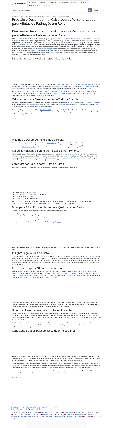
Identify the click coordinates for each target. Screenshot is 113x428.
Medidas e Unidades (28, 147)
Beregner (36, 412)
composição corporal (63, 84)
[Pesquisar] (90, 10)
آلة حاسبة (60, 416)
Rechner (39, 416)
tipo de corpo (16, 366)
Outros (25, 158)
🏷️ (44, 5)
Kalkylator (14, 416)
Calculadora (56, 412)
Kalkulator (61, 414)
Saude (44, 156)
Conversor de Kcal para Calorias (27, 45)
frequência (77, 84)
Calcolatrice (46, 412)
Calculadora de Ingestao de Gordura (71, 105)
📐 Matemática (63, 2)
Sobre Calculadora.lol (17, 407)
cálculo (33, 49)
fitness (65, 154)
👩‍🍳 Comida (83, 2)
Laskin (23, 416)
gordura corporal (36, 91)
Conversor (55, 407)
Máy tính (31, 416)
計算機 (80, 416)
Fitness (77, 154)
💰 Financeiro (33, 2)
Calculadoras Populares (33, 407)
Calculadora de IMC (88, 84)
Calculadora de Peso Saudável (60, 93)
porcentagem (24, 91)
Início (13, 16)
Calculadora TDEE (45, 110)
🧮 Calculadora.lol (18, 4)
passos (48, 167)
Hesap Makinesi (49, 414)
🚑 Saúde (43, 2)
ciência (79, 51)
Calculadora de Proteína (92, 103)
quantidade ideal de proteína (34, 105)
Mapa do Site (46, 407)
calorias (24, 88)
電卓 (95, 416)
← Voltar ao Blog (17, 377)
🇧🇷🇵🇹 (35, 5)
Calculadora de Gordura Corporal (54, 91)
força (33, 84)
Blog (17, 16)
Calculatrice (37, 414)
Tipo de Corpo (51, 143)
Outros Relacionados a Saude (75, 158)
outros (53, 154)
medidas (97, 39)
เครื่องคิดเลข (70, 416)
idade (44, 194)
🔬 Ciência (74, 2)
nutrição (67, 39)
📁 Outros (52, 2)
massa (30, 86)
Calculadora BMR (90, 86)
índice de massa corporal (46, 49)
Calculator (68, 412)
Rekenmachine (50, 416)
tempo (59, 222)
